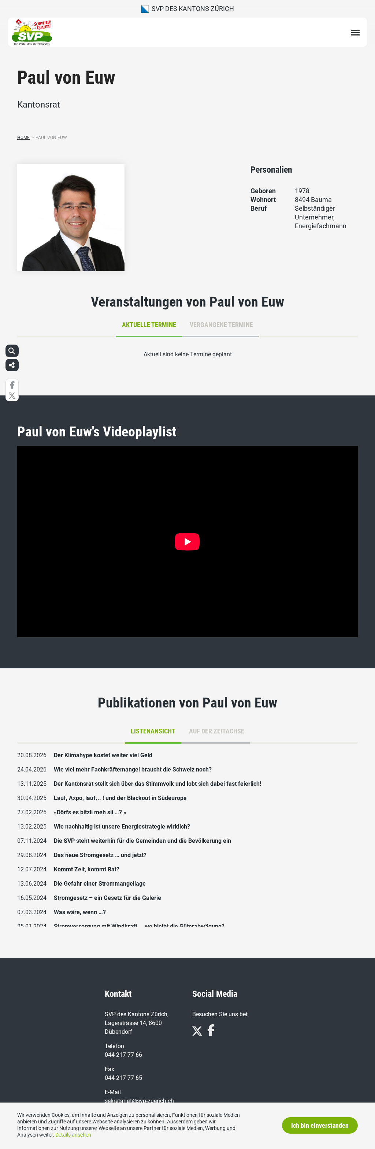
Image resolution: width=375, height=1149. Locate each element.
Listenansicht (153, 731)
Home (23, 137)
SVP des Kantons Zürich (191, 8)
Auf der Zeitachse (216, 731)
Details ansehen (73, 1135)
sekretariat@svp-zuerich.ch (139, 1100)
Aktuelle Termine (149, 324)
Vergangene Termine (221, 324)
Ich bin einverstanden (320, 1125)
